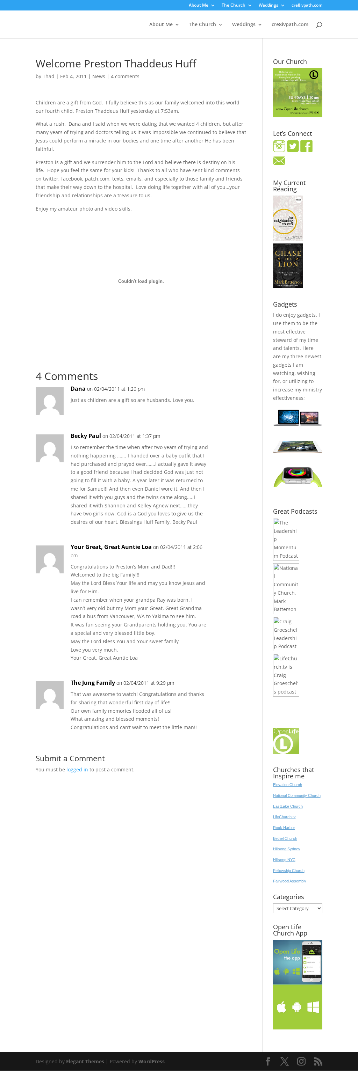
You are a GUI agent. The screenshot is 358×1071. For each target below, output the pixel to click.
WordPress (151, 1061)
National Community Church (297, 795)
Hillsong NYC (284, 860)
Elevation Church (287, 785)
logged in (77, 769)
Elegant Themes (85, 1061)
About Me (198, 5)
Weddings (268, 5)
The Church (233, 5)
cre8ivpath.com (307, 5)
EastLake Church (288, 806)
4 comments (125, 76)
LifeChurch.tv (284, 817)
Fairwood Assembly (289, 881)
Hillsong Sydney (286, 849)
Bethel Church (285, 838)
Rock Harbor (284, 828)
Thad (49, 76)
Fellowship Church (289, 870)
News (98, 76)
